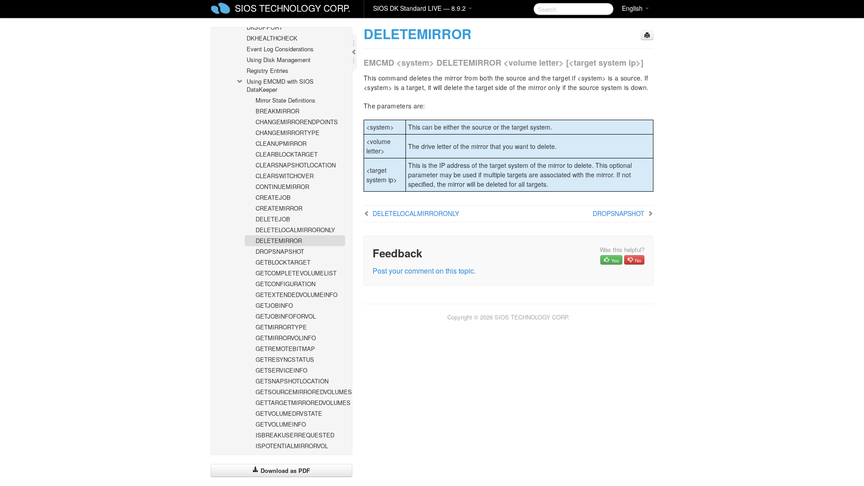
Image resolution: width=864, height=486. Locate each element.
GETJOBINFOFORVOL (286, 316)
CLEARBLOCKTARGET (287, 154)
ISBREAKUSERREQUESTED (295, 435)
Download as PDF (284, 470)
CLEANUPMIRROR (281, 143)
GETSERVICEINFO (281, 370)
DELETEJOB (273, 219)
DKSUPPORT (265, 27)
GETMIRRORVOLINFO (286, 337)
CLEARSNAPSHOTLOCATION (296, 165)
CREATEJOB (273, 197)
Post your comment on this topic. (424, 271)
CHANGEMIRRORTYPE (288, 132)
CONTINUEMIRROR (282, 186)
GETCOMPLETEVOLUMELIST (296, 273)
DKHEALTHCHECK (272, 38)
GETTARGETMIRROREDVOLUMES (300, 402)
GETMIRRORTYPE (281, 327)
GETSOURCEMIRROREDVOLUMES (300, 391)
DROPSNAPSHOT (280, 251)
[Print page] (647, 35)
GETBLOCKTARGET (283, 262)
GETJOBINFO (274, 305)
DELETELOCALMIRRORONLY (295, 229)
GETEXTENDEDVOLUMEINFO (297, 294)
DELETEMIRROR (279, 240)
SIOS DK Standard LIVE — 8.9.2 (420, 8)
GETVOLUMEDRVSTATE (289, 413)
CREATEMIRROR (279, 208)
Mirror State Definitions (285, 100)
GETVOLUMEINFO (281, 424)
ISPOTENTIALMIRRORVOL (292, 445)
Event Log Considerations (280, 49)
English (633, 8)
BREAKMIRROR (277, 111)
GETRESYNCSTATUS (285, 359)
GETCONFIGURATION (285, 283)
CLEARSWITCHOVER (285, 175)
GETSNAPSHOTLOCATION (292, 381)
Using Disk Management (278, 59)
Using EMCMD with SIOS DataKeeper (280, 85)
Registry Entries (267, 70)
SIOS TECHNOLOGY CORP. (293, 7)
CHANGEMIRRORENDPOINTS (297, 121)
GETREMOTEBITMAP (285, 348)
